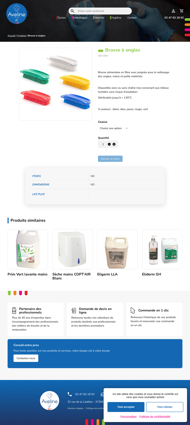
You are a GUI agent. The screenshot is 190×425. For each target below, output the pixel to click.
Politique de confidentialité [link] (154, 416)
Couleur (102, 122)
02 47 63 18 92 (174, 17)
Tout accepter (126, 406)
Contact (131, 17)
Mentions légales (75, 408)
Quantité (103, 138)
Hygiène (116, 17)
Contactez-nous (26, 358)
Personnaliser (128, 416)
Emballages (80, 17)
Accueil (11, 35)
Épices (62, 17)
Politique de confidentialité (98, 408)
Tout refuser (164, 406)
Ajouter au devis (110, 159)
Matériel (99, 17)
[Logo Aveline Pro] (49, 400)
